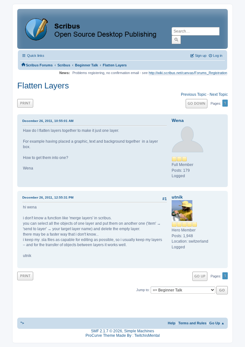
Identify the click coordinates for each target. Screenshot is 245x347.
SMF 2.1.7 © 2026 (106, 331)
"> (22, 323)
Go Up (199, 276)
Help (171, 323)
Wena (178, 120)
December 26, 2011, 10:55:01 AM (47, 121)
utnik (177, 197)
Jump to (142, 290)
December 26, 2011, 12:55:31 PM (47, 197)
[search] (176, 39)
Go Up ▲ (217, 323)
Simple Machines (139, 331)
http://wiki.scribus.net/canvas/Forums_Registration (188, 73)
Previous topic (193, 94)
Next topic (219, 94)
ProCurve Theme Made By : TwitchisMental (122, 335)
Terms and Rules (192, 323)
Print (25, 103)
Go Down (196, 103)
